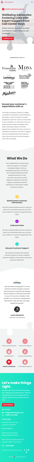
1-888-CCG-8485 (11, 415)
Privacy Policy (18, 450)
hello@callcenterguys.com (14, 412)
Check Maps (9, 446)
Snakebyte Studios (21, 456)
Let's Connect (8, 405)
